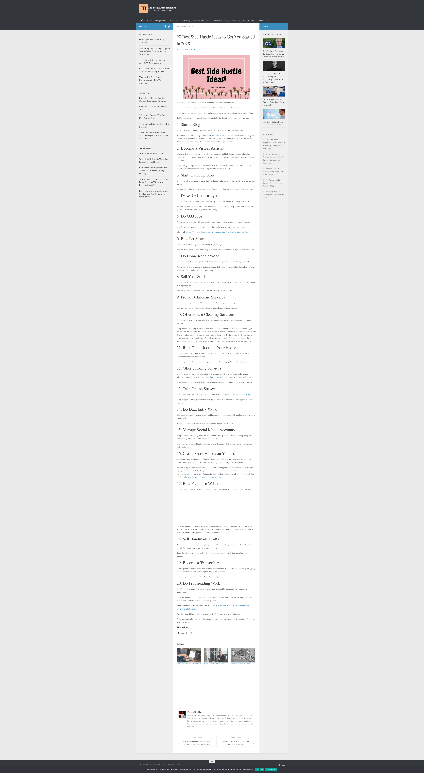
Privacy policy (271, 769)
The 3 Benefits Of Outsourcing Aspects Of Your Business (152, 61)
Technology (174, 20)
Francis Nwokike (187, 50)
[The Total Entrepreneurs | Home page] (157, 8)
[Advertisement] (244, 8)
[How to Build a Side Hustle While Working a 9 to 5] (216, 655)
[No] (421, 770)
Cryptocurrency (231, 20)
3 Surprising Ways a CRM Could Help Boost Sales (153, 116)
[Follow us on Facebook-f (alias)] (165, 26)
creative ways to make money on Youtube (204, 477)
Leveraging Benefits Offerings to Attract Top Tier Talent (273, 194)
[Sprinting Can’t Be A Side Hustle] (243, 655)
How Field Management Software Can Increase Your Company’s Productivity (153, 193)
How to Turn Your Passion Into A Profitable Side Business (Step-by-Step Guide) (218, 232)
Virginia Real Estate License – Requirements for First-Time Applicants (152, 80)
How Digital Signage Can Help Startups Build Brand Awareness (153, 99)
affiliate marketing (219, 135)
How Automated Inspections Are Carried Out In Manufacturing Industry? (153, 170)
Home (149, 20)
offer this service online (218, 377)
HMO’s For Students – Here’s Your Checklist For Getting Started (154, 70)
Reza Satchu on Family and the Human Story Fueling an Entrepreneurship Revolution (273, 54)
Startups (217, 20)
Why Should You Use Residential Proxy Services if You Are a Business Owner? (153, 182)
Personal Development (202, 20)
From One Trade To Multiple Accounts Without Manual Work (273, 171)
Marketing (186, 20)
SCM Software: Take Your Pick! (153, 153)
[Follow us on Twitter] (168, 26)
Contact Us (262, 20)
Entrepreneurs (160, 20)
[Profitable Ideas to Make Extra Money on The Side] (189, 655)
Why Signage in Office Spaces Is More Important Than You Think (272, 183)
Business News (249, 20)
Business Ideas (185, 26)
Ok (257, 769)
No (262, 769)
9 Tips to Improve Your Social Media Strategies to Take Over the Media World (153, 135)
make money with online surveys (238, 394)
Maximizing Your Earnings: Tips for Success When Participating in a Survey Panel (154, 51)
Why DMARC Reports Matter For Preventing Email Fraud (153, 160)
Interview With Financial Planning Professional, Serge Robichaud (273, 102)
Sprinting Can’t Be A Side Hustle (240, 663)
